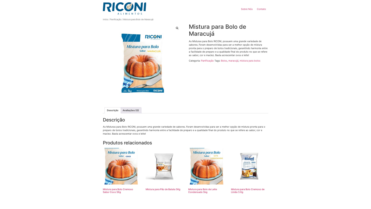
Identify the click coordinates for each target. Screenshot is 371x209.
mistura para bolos (250, 60)
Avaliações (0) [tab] (131, 110)
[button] (177, 28)
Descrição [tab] (112, 110)
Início (105, 19)
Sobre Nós (247, 9)
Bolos (224, 60)
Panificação (115, 19)
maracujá (233, 60)
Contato (261, 9)
